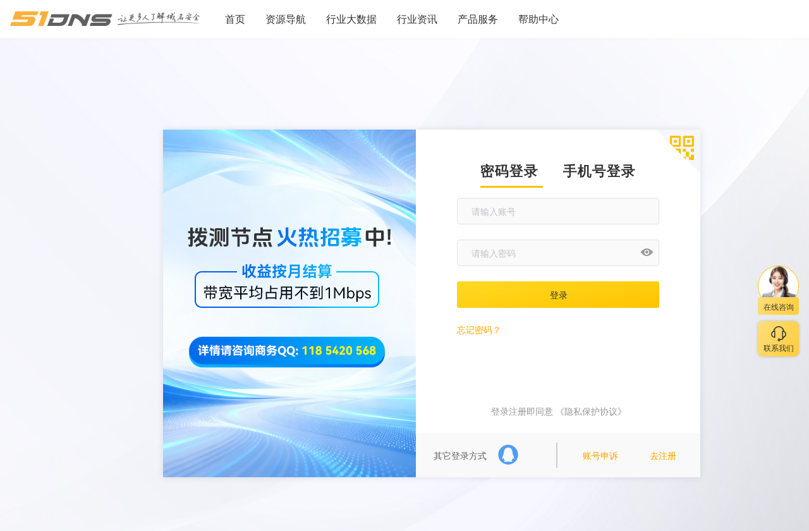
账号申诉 (600, 455)
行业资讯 (417, 18)
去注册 (663, 455)
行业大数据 (351, 18)
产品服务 (478, 18)
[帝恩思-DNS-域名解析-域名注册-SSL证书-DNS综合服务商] (105, 19)
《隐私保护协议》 (589, 411)
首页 (235, 18)
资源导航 (285, 18)
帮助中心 (538, 18)
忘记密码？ (479, 329)
